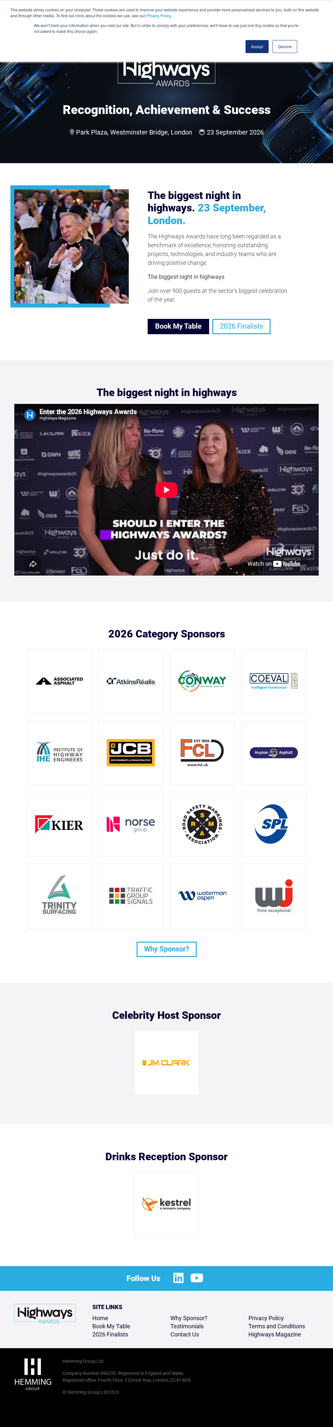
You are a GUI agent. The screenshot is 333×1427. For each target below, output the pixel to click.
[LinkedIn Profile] (178, 1278)
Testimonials (187, 1326)
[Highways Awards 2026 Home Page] (45, 1313)
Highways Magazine (274, 1334)
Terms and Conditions (276, 1326)
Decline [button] (285, 46)
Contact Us (184, 1334)
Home (100, 1318)
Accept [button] (257, 46)
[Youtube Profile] (197, 1278)
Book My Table (178, 326)
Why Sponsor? (166, 949)
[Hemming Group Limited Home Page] (36, 1374)
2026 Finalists (241, 326)
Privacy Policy (158, 15)
